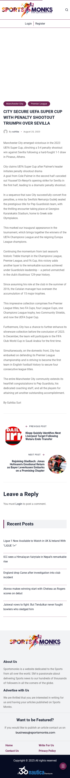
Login (18, 503)
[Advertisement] (35, 66)
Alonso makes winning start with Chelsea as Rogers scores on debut (34, 591)
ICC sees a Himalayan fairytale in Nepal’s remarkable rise (34, 559)
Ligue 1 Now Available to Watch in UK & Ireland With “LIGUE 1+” (34, 543)
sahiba (15, 131)
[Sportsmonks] (27, 10)
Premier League (39, 103)
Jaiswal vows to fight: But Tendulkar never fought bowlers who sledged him (33, 607)
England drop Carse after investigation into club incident (31, 575)
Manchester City (14, 103)
